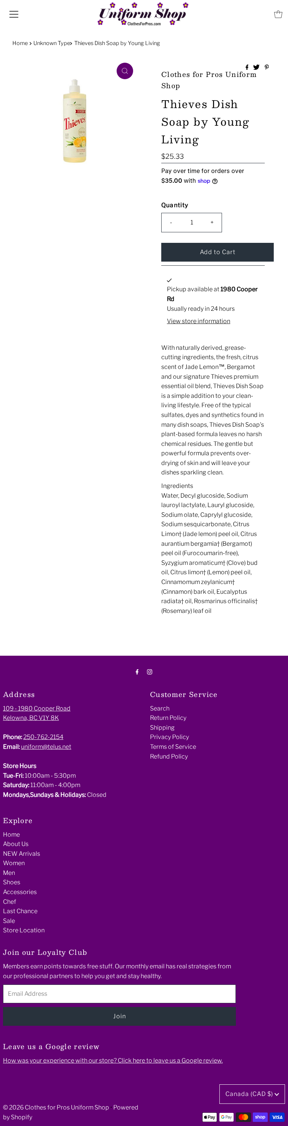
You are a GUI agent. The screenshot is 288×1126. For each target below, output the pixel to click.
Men (9, 872)
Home (20, 43)
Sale (9, 920)
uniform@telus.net (46, 746)
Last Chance (20, 911)
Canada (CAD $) (249, 1093)
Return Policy (168, 717)
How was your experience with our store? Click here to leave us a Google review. (113, 1060)
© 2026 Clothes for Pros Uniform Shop (56, 1107)
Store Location (24, 930)
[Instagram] (149, 672)
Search (160, 708)
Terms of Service (173, 746)
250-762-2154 (43, 737)
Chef (9, 901)
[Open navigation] (14, 14)
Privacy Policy (169, 737)
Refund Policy (169, 756)
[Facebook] (137, 672)
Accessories (20, 892)
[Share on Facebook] (248, 67)
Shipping (162, 727)
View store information (198, 321)
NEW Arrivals (21, 853)
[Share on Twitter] (257, 67)
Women (14, 863)
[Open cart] (278, 14)
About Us (15, 844)
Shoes (11, 882)
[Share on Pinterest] (267, 67)
